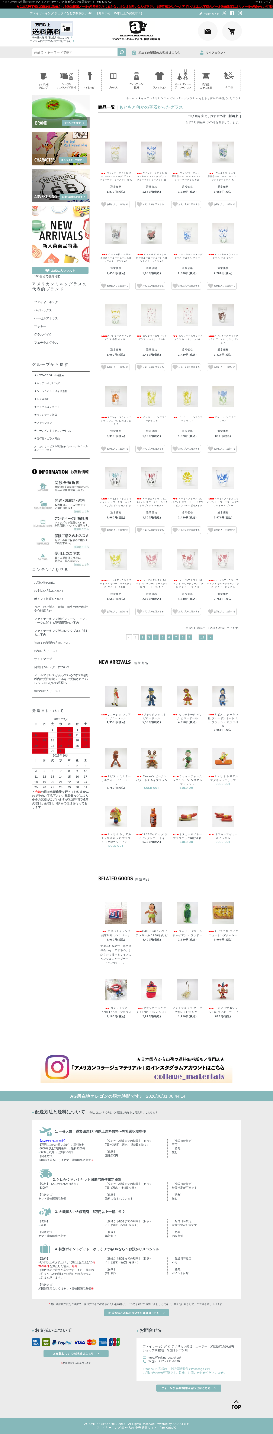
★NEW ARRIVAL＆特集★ (49, 375)
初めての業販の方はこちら (52, 642)
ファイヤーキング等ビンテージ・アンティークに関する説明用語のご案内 (61, 620)
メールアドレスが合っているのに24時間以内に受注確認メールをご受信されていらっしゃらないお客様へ (61, 678)
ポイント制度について (49, 599)
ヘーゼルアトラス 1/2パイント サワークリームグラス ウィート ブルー (223, 502)
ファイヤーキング (46, 302)
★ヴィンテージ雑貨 (45, 414)
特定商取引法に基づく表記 (77, 1363)
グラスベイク (43, 334)
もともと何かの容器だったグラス (220, 98)
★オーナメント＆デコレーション (53, 430)
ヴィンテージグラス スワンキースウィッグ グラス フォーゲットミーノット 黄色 (116, 176)
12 (202, 637)
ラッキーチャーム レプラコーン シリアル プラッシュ (187, 780)
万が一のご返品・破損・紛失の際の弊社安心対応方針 (61, 608)
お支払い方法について (49, 590)
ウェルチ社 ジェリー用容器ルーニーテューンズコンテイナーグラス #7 (223, 176)
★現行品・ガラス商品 (47, 438)
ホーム (130, 98)
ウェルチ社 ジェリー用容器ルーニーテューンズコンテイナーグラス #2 (151, 257)
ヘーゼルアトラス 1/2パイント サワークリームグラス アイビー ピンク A (223, 583)
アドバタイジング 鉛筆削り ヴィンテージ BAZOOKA (116, 935)
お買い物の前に (44, 582)
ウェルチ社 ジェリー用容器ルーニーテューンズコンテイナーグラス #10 (187, 176)
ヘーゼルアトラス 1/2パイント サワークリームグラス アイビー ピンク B (187, 583)
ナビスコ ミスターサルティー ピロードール (116, 780)
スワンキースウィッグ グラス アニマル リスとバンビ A (223, 339)
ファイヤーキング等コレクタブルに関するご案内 (61, 632)
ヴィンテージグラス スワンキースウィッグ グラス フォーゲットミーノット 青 (153, 176)
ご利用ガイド (211, 14)
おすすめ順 (218, 116)
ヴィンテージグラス (182, 98)
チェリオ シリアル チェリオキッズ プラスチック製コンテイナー (116, 838)
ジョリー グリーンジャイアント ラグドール (188, 935)
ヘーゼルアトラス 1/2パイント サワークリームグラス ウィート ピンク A (152, 583)
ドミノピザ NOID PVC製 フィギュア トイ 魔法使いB (223, 1012)
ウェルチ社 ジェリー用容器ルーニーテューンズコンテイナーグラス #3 (116, 257)
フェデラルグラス (46, 342)
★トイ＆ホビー (43, 399)
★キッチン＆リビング (152, 98)
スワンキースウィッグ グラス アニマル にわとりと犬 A (116, 420)
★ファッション (43, 422)
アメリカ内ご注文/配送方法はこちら (50, 41)
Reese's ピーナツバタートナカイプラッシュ (151, 780)
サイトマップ (263, 1)
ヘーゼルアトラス (46, 318)
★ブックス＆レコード (47, 406)
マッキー (40, 326)
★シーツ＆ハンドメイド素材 (50, 391)
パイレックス (43, 310)
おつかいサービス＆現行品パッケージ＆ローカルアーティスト (61, 448)
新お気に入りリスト (47, 691)
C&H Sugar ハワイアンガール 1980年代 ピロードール (152, 935)
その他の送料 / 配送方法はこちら (51, 37)
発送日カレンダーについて (52, 667)
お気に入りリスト (46, 651)
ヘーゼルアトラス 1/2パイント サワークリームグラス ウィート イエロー (116, 583)
